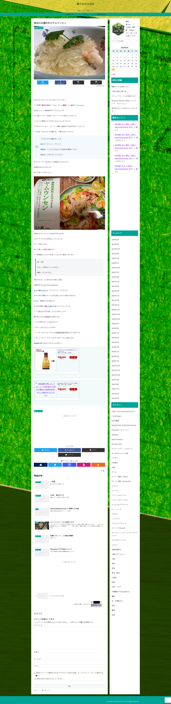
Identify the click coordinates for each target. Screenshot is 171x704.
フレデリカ (116, 519)
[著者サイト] (41, 465)
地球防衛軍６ (116, 549)
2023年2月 (115, 300)
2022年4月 (115, 347)
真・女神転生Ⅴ (117, 601)
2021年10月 (116, 375)
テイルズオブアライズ (120, 505)
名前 (36, 652)
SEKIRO (115, 435)
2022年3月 (115, 351)
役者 (113, 568)
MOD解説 (115, 421)
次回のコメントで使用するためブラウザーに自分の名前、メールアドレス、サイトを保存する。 (70, 673)
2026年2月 (115, 244)
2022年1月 (115, 361)
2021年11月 (116, 370)
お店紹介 (115, 463)
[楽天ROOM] (84, 465)
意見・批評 (116, 573)
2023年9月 (115, 272)
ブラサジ (115, 514)
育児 (113, 605)
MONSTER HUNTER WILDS (124, 425)
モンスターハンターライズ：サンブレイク (124, 534)
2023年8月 (115, 277)
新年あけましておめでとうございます (124, 110)
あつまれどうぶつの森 (120, 453)
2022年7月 (115, 333)
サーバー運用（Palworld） (122, 481)
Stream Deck (117, 444)
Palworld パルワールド (120, 430)
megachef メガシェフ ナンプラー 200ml (67, 383)
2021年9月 (115, 380)
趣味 (113, 610)
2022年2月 (115, 356)
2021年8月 (115, 384)
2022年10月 (116, 319)
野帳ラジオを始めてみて (120, 87)
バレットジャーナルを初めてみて (124, 96)
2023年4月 (115, 291)
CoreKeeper (116, 416)
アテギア (115, 458)
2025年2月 (115, 254)
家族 (113, 563)
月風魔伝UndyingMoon (121, 591)
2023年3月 (115, 296)
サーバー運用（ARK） (120, 477)
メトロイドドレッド (119, 523)
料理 (113, 582)
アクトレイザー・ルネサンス (122, 449)
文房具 (114, 577)
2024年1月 (115, 263)
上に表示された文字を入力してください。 (49, 679)
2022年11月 (116, 314)
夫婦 (113, 559)
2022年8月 (115, 328)
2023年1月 (115, 305)
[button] (136, 41)
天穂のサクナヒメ (118, 554)
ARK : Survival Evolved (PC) (123, 411)
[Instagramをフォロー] (69, 465)
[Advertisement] (69, 92)
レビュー (115, 545)
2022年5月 (115, 342)
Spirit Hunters (117, 439)
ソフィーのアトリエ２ (120, 500)
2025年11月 (116, 249)
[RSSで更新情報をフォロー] (98, 465)
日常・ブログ (38, 411)
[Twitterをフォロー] (55, 465)
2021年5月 (115, 398)
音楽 (113, 615)
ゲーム (114, 472)
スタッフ (115, 486)
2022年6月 (115, 338)
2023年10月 (116, 267)
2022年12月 (116, 310)
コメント (38, 625)
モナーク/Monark (118, 528)
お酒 (113, 467)
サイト (36, 666)
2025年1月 (115, 258)
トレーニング (116, 509)
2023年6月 (115, 286)
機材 (113, 596)
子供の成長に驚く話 (119, 91)
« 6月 (113, 74)
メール (37, 659)
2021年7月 (115, 389)
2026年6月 (115, 240)
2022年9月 (115, 324)
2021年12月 (116, 365)
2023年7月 (115, 281)
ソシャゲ (115, 491)
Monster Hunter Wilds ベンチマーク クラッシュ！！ (124, 102)
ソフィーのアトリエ (119, 495)
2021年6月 (115, 394)
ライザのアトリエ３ (119, 540)
